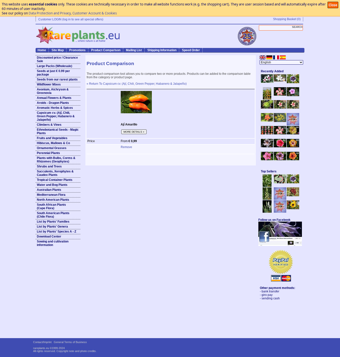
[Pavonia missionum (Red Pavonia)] (267, 120)
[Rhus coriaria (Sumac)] (293, 195)
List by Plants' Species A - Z (56, 231)
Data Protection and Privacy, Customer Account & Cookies (73, 13)
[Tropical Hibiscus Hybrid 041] (293, 133)
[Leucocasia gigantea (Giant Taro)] (267, 211)
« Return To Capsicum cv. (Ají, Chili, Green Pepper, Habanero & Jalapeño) (137, 83)
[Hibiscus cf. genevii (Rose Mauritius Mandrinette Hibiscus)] (280, 107)
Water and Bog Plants (52, 185)
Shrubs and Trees (49, 166)
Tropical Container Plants (54, 180)
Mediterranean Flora (51, 195)
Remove (126, 147)
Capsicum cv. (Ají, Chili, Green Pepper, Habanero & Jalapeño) (56, 116)
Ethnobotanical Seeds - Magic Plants (58, 131)
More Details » (133, 131)
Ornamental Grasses (51, 148)
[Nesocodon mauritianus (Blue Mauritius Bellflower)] (293, 82)
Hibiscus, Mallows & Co (53, 143)
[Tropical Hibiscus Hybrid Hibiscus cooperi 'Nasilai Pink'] (280, 133)
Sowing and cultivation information (52, 243)
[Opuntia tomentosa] (280, 182)
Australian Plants (49, 190)
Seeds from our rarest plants (57, 79)
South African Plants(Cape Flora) (51, 206)
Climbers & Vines (49, 124)
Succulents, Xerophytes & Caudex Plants (55, 173)
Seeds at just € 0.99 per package (53, 72)
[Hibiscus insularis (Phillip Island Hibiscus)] (267, 81)
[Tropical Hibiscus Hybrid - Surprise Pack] (267, 133)
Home (42, 50)
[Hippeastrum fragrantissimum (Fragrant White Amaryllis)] (280, 80)
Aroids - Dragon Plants (53, 103)
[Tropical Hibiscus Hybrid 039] (293, 159)
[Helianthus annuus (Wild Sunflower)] (293, 208)
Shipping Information (161, 50)
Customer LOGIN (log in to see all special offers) (70, 19)
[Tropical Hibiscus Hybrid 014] (267, 159)
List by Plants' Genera (52, 226)
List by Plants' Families (53, 221)
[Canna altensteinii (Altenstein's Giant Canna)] (267, 98)
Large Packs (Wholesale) (54, 66)
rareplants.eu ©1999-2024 (49, 348)
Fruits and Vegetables (52, 138)
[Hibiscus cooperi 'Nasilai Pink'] (280, 94)
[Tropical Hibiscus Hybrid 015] (280, 159)
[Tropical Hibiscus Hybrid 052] (280, 146)
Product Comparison (105, 50)
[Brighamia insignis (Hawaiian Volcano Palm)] (267, 107)
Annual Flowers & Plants (54, 98)
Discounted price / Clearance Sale (57, 59)
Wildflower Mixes (49, 84)
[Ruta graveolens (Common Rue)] (280, 121)
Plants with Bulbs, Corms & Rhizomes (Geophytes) (56, 159)
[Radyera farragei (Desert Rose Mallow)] (293, 95)
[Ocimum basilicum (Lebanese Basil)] (267, 186)
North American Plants (53, 199)
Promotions (77, 50)
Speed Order (191, 50)
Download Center (49, 236)
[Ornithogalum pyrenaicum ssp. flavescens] (267, 198)
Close (333, 5)
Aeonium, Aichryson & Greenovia (53, 91)
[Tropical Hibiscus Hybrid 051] (293, 124)
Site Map (58, 50)
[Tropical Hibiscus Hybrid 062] (293, 146)
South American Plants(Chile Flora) (53, 214)
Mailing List (134, 50)
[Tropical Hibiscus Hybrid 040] (267, 146)
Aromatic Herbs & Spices (55, 108)
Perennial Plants (48, 153)
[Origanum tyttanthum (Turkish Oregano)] (280, 211)
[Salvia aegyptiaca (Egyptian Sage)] (280, 198)
